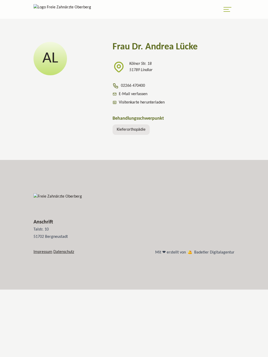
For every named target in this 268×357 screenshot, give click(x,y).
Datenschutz (63, 252)
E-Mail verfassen (133, 94)
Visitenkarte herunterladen (142, 102)
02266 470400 (133, 86)
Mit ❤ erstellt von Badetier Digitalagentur (194, 252)
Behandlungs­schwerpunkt (138, 118)
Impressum (43, 252)
